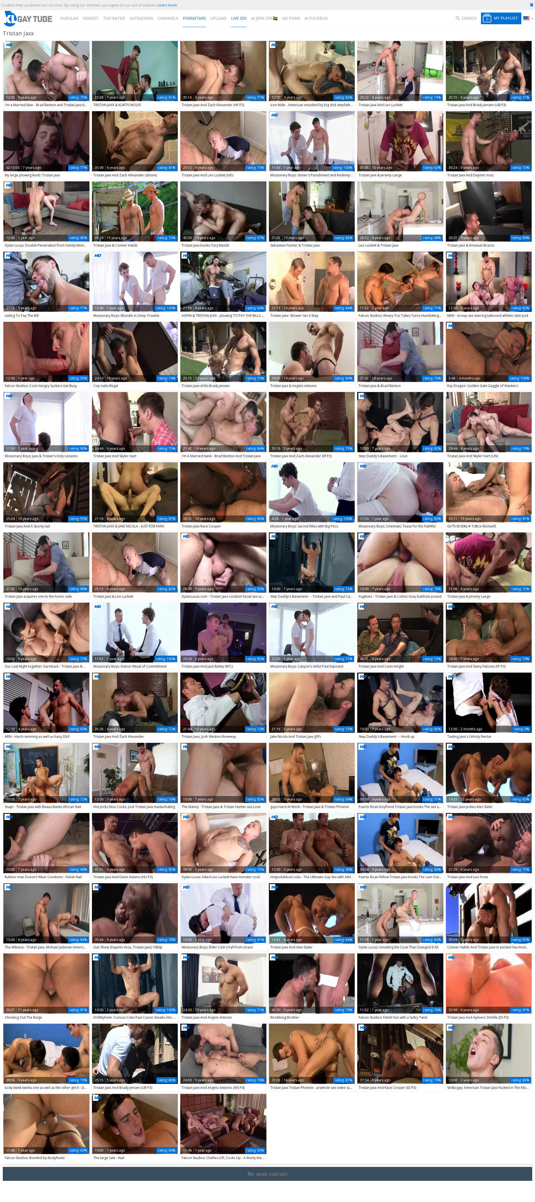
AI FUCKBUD (316, 18)
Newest (91, 18)
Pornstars (194, 18)
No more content (267, 1173)
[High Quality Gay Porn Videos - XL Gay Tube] (27, 18)
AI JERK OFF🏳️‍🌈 (264, 18)
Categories (141, 18)
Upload (218, 18)
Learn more (167, 5)
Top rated (114, 18)
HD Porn (291, 18)
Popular (69, 18)
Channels (168, 18)
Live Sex (239, 18)
